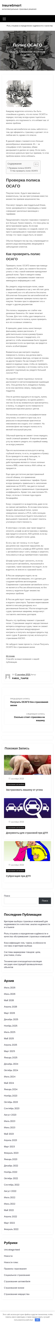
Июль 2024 (9, 1076)
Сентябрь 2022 (11, 1184)
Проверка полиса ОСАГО (20, 168)
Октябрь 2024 (11, 1070)
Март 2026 (9, 1013)
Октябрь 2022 (11, 1178)
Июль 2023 (9, 1121)
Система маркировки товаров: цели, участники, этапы (22, 954)
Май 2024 (9, 1083)
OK (37, 1320)
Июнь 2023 (9, 1127)
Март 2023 (9, 1146)
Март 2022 (9, 1222)
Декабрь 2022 (11, 1165)
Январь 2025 (10, 1057)
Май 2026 (9, 1000)
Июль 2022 (9, 1197)
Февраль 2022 (11, 1229)
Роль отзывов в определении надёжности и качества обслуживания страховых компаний (27, 935)
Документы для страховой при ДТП (27, 832)
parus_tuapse (20, 678)
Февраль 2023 (11, 1152)
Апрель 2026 (10, 1006)
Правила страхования (15, 1268)
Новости (8, 1256)
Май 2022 (9, 1210)
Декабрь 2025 (11, 1019)
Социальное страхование (17, 1275)
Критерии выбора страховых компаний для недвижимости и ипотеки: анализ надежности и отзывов (27, 924)
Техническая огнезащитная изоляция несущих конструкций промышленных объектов (23, 964)
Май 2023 (9, 1133)
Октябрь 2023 (11, 1102)
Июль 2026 (9, 987)
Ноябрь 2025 (10, 1025)
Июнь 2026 (9, 994)
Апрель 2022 (10, 1216)
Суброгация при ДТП (18, 876)
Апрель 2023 (10, 1140)
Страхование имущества (16, 1294)
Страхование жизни (14, 1287)
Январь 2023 (10, 1159)
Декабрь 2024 (11, 1063)
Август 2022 (10, 1191)
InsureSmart (11, 5)
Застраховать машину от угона (24, 789)
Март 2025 (9, 1051)
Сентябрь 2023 (11, 1108)
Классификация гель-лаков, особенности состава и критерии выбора (25, 944)
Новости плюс (11, 1262)
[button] (35, 164)
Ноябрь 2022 (10, 1172)
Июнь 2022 (9, 1203)
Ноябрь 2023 (10, 1095)
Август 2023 (10, 1114)
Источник (10, 656)
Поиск (7, 895)
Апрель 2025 (10, 1044)
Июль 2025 (9, 1032)
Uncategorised (12, 1249)
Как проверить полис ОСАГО (25, 171)
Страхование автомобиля (15, 784)
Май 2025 (9, 1038)
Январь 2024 (10, 1089)
